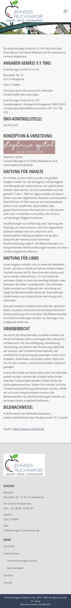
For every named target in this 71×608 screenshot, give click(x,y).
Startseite (8, 546)
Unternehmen (11, 553)
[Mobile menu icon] (65, 11)
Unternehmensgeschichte (22, 560)
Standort (8, 575)
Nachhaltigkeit (15, 568)
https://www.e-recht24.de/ (28, 429)
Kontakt (7, 582)
